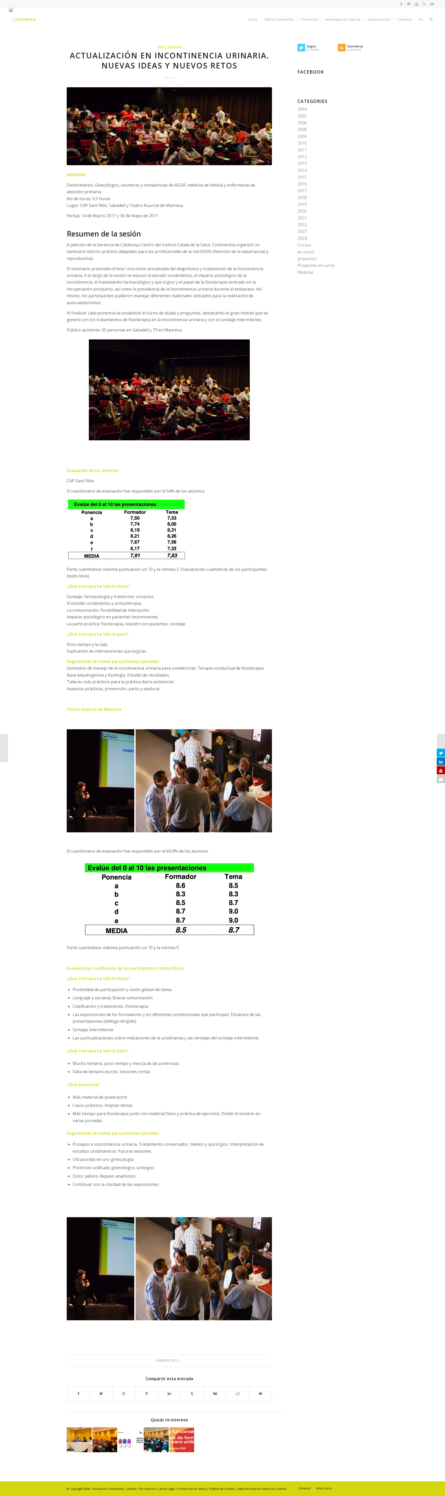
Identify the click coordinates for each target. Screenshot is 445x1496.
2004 (302, 109)
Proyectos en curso (316, 265)
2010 (302, 143)
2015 (302, 177)
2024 (302, 238)
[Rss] (424, 4)
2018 (302, 197)
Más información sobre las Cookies (262, 1489)
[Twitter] (409, 4)
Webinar (305, 272)
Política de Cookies (222, 1489)
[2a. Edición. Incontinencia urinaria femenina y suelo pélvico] (104, 1439)
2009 (302, 136)
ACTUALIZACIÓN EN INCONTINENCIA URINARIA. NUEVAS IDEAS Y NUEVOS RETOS (169, 60)
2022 (302, 225)
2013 (302, 163)
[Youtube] (416, 4)
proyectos (307, 258)
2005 (302, 116)
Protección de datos (192, 1489)
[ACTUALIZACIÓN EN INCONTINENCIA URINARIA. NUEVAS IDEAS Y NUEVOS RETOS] (169, 126)
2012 (302, 157)
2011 (161, 47)
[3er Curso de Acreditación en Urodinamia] (79, 1439)
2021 (302, 218)
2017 (302, 191)
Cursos (174, 47)
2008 (302, 129)
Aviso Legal (167, 1489)
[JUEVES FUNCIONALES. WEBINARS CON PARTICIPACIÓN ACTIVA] (181, 1439)
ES (421, 19)
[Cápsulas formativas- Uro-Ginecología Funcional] (130, 1439)
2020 (302, 211)
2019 (302, 204)
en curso (305, 252)
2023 (302, 231)
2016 (302, 184)
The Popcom (147, 1489)
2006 (302, 123)
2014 (302, 170)
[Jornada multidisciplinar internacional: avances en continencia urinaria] (156, 1439)
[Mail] (432, 4)
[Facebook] (401, 4)
